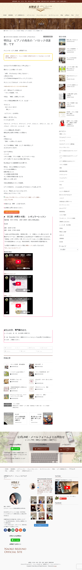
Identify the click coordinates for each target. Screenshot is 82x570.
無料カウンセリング (9, 273)
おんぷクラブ (62, 208)
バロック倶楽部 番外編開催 (17, 364)
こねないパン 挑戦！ (41, 394)
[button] (41, 448)
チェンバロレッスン (64, 147)
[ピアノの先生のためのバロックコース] (8, 418)
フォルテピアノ (63, 178)
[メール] (12, 530)
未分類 (61, 241)
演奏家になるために (64, 221)
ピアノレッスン (21, 469)
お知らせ (61, 235)
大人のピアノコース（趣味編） (67, 144)
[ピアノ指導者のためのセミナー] (48, 418)
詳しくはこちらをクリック (13, 248)
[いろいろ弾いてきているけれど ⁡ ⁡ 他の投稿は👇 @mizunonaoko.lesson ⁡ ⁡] (49, 515)
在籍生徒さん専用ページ (65, 201)
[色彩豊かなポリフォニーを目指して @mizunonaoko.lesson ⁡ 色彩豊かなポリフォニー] (49, 499)
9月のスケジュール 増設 (41, 387)
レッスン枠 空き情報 (65, 225)
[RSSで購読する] (20, 530)
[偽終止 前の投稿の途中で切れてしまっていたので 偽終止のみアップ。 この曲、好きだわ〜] (33, 515)
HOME (6, 469)
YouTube (41, 56)
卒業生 (61, 228)
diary (60, 184)
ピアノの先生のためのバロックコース (68, 151)
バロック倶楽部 (48, 36)
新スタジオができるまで (65, 194)
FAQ (6, 471)
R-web (55, 566)
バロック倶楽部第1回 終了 (42, 372)
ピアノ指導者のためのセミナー (67, 161)
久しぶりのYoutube (71, 57)
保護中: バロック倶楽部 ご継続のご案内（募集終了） (72, 122)
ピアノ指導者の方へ (62, 469)
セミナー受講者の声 (64, 191)
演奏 (60, 168)
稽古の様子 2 (39, 364)
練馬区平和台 (15, 407)
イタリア (61, 198)
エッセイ (61, 181)
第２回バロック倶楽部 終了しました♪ (36, 418)
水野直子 (21, 405)
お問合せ (12, 471)
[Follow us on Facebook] (5, 530)
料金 (53, 469)
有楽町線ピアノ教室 (34, 405)
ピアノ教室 (26, 405)
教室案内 (13, 469)
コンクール (62, 140)
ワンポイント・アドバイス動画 (67, 218)
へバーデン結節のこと (72, 85)
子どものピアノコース (65, 137)
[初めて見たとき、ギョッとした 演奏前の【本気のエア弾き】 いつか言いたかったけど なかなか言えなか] (41, 499)
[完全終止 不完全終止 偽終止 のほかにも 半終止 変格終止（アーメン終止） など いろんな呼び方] (41, 515)
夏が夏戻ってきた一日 (15, 379)
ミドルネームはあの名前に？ (17, 372)
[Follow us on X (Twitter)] (9, 530)
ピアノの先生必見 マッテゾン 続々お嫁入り (21, 418)
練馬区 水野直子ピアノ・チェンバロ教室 (16, 56)
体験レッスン (29, 245)
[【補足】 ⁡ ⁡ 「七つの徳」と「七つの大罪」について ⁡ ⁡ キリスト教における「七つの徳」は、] (33, 507)
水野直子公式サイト (33, 56)
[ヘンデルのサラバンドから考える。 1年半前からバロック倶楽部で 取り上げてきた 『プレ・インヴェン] (49, 507)
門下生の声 (72, 469)
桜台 (41, 405)
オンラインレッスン (64, 204)
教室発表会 (62, 211)
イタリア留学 (62, 215)
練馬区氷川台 (15, 405)
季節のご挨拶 (62, 231)
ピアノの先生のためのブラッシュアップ (68, 156)
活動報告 (61, 238)
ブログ (18, 471)
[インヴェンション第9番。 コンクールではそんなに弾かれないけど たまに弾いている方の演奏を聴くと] (33, 499)
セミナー (61, 188)
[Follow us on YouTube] (16, 530)
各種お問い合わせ (12, 57)
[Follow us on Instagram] (24, 530)
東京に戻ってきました (72, 39)
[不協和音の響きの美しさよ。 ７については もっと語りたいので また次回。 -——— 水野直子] (41, 507)
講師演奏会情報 (63, 171)
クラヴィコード (63, 174)
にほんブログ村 (8, 199)
